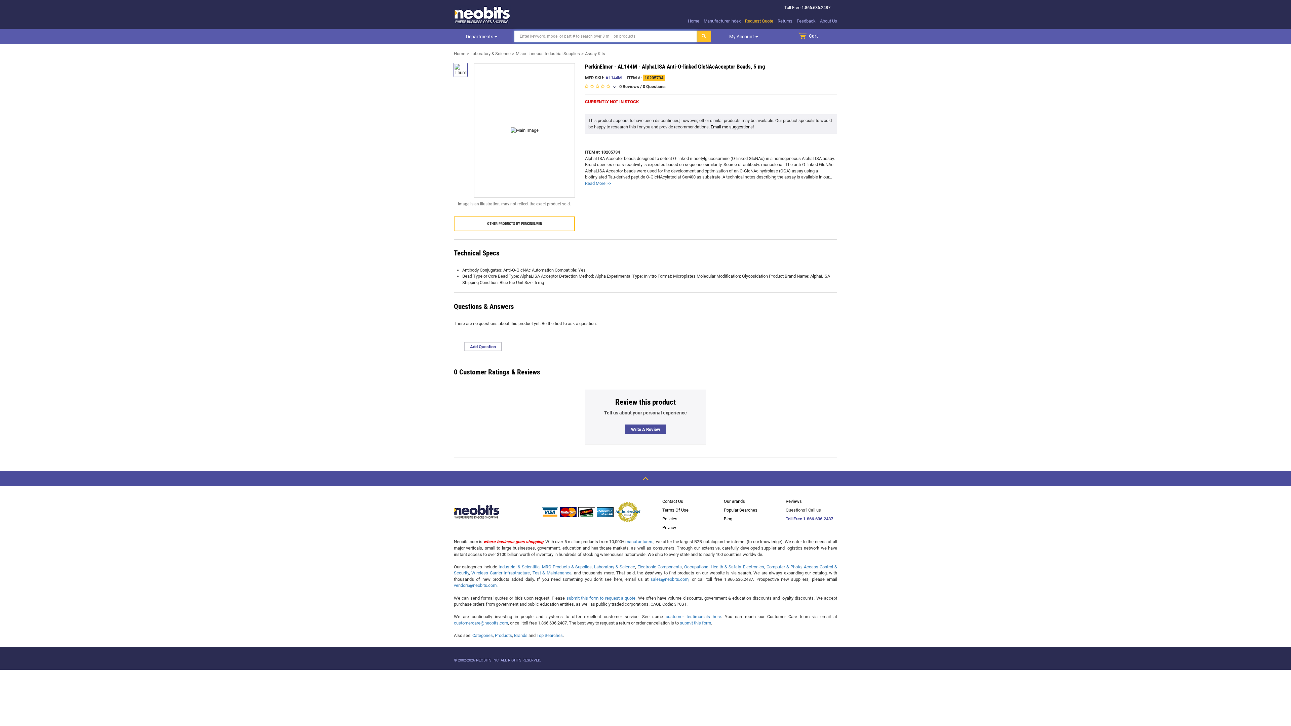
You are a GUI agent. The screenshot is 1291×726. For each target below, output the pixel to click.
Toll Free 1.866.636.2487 (809, 518)
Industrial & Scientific (519, 566)
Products (503, 635)
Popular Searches (740, 510)
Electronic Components (659, 566)
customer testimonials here (693, 616)
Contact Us (672, 501)
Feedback (806, 21)
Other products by (514, 223)
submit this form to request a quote (601, 598)
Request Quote (759, 21)
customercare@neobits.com (481, 623)
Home (693, 21)
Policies (669, 518)
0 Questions (654, 86)
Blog (728, 518)
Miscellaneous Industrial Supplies (548, 53)
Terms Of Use (675, 510)
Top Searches (550, 635)
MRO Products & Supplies (567, 566)
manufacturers (639, 541)
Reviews (794, 501)
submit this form (695, 623)
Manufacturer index (722, 21)
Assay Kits (595, 53)
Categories (482, 635)
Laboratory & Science (490, 53)
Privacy (669, 527)
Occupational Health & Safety (712, 566)
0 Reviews (629, 86)
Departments (480, 36)
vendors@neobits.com (475, 585)
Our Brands (734, 501)
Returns (785, 21)
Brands (520, 635)
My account (742, 36)
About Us (828, 21)
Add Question (483, 346)
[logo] (482, 15)
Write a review (645, 429)
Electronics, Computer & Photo (772, 566)
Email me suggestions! (732, 126)
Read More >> (598, 183)
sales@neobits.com (670, 579)
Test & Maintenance (552, 572)
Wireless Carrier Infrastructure (500, 572)
